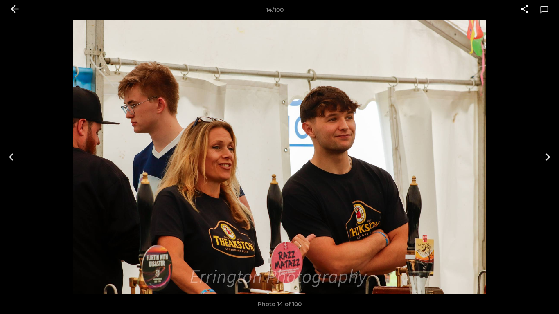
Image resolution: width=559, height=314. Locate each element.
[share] (525, 10)
